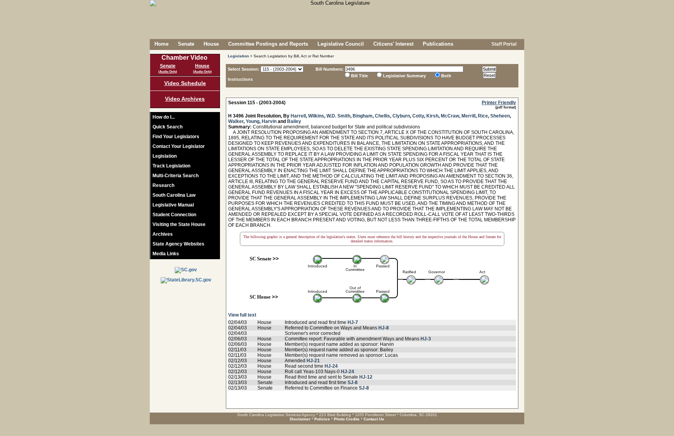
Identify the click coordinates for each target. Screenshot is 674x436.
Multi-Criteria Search (176, 175)
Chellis (382, 116)
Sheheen (500, 116)
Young (252, 121)
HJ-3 (425, 339)
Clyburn (401, 116)
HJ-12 (365, 377)
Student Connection (174, 214)
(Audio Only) (167, 71)
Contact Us (374, 419)
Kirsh (432, 116)
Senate (186, 44)
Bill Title (359, 75)
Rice (483, 116)
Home (161, 44)
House (211, 44)
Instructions (240, 79)
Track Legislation (171, 166)
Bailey (294, 121)
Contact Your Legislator (179, 146)
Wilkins (316, 116)
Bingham (362, 116)
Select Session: (243, 69)
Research (163, 185)
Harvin (269, 121)
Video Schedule (185, 83)
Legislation (165, 156)
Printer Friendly (499, 102)
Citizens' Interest (393, 44)
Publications (438, 44)
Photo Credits (347, 419)
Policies (322, 419)
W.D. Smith (338, 116)
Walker (235, 121)
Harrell (298, 116)
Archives (163, 234)
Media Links (166, 253)
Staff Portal (503, 44)
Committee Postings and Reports (268, 44)
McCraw (450, 116)
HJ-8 (383, 328)
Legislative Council (340, 44)
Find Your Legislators (176, 136)
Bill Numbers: (330, 69)
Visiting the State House (179, 224)
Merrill (468, 116)
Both (446, 75)
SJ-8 (353, 382)
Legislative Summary (404, 75)
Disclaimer (300, 419)
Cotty (418, 116)
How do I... (164, 117)
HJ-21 (313, 360)
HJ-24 (331, 366)
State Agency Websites (178, 244)
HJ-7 (353, 322)
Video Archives (185, 99)
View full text (242, 315)
